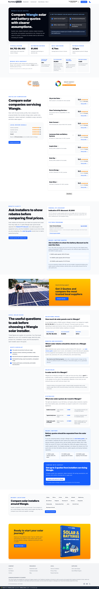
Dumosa (73, 500)
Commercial (33, 1)
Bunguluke (80, 500)
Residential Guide (33, 568)
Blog (31, 572)
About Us (11, 568)
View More (69, 193)
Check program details (55, 233)
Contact (10, 572)
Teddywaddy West (59, 504)
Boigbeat (57, 500)
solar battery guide (79, 438)
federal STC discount (22, 226)
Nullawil (73, 497)
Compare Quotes (61, 298)
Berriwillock (49, 500)
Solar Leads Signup (76, 568)
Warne (54, 497)
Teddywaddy (49, 504)
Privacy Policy (54, 570)
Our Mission (11, 570)
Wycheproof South (50, 507)
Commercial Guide (34, 570)
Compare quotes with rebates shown (17, 237)
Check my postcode (50, 511)
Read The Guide (19, 545)
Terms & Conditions (55, 568)
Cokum (60, 497)
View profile (83, 103)
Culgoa (47, 497)
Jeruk (68, 504)
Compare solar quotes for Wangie (55, 479)
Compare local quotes (14, 142)
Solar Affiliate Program (76, 570)
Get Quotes (84, 1)
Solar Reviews (41, 1)
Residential (25, 1)
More (47, 1)
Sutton (66, 497)
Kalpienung (80, 497)
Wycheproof (65, 500)
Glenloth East (75, 504)
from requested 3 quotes (22, 587)
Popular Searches (54, 572)
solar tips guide (26, 231)
